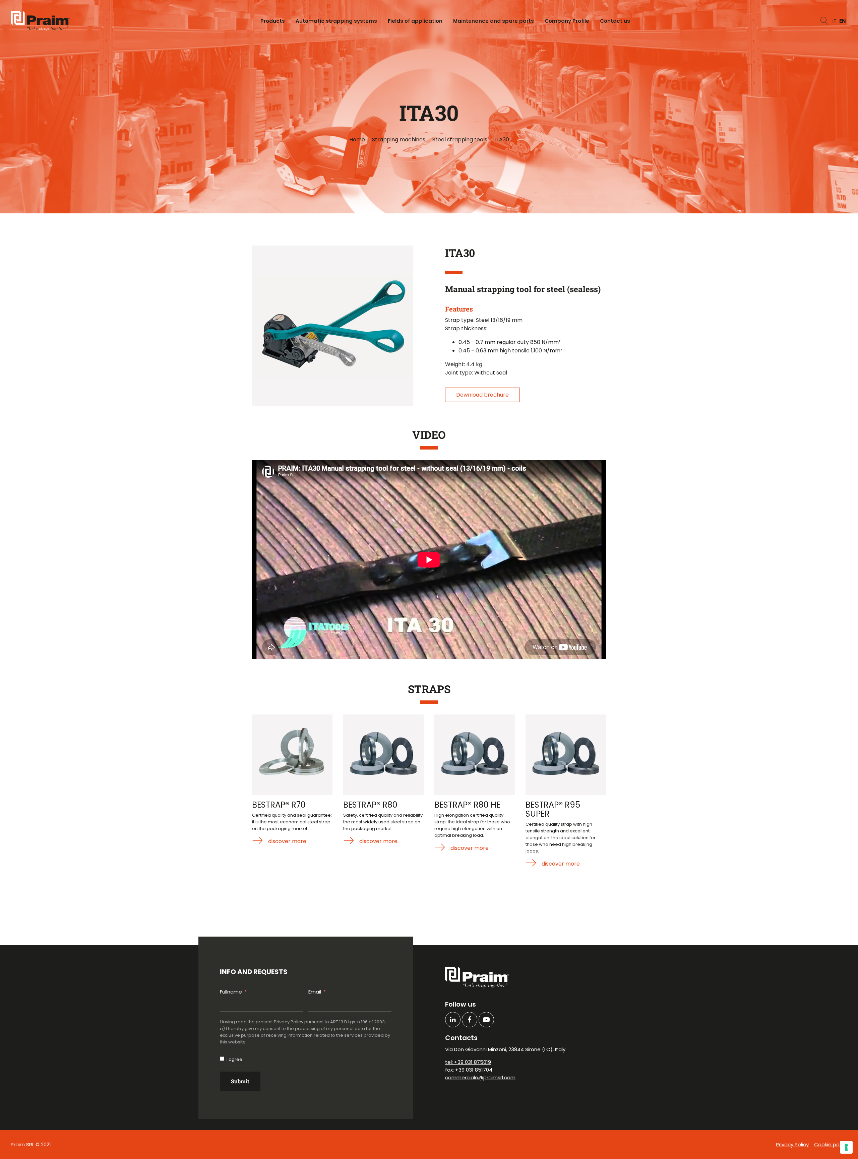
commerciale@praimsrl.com (480, 1077)
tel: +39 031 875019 (468, 1062)
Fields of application (415, 20)
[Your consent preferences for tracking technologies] (846, 1147)
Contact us (615, 20)
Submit (240, 1081)
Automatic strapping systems (336, 20)
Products (272, 20)
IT (835, 20)
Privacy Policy (792, 1144)
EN (842, 20)
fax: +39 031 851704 (468, 1069)
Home (357, 139)
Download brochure (482, 395)
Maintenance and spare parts (493, 20)
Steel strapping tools (459, 139)
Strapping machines (398, 139)
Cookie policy (830, 1144)
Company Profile (567, 20)
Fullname (231, 991)
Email (314, 991)
